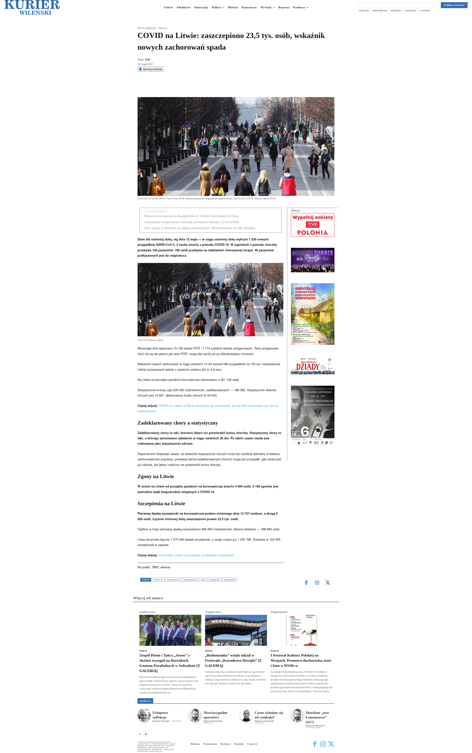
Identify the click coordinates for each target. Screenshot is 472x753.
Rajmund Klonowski (213, 721)
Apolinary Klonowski (264, 721)
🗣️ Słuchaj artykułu (150, 69)
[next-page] (145, 734)
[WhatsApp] (184, 88)
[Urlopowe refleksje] (144, 715)
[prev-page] (140, 734)
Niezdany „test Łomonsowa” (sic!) (317, 717)
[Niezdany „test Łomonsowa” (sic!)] (297, 715)
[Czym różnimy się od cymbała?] (246, 715)
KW (147, 59)
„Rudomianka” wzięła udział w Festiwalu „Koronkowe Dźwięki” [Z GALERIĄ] (191, 222)
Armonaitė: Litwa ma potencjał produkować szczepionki (196, 555)
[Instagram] (317, 583)
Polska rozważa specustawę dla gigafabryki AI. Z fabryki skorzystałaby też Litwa (191, 216)
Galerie (143, 650)
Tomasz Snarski (325, 695)
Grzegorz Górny (240, 693)
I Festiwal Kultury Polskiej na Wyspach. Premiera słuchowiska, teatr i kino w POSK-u (301, 660)
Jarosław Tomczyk (160, 721)
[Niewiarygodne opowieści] (195, 715)
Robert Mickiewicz (301, 695)
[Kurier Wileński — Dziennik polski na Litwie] (32, 7)
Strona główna (147, 28)
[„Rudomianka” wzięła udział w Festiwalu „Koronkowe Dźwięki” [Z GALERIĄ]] (236, 630)
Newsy (163, 28)
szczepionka (229, 579)
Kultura (275, 650)
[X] (176, 88)
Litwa (203, 579)
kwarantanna (189, 579)
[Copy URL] (201, 88)
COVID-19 (158, 579)
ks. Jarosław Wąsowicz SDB (270, 693)
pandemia (215, 579)
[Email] (193, 88)
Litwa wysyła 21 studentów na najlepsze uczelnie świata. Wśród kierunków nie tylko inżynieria (199, 228)
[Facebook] (167, 88)
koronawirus (173, 579)
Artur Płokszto (219, 693)
